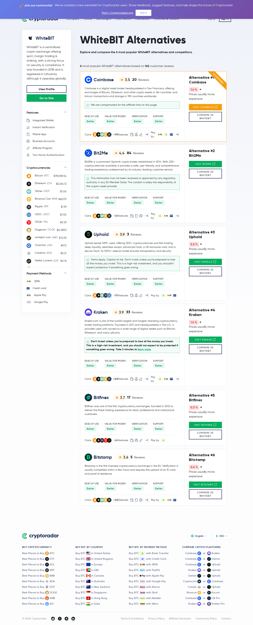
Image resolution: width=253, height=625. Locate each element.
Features (32, 112)
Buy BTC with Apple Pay (146, 575)
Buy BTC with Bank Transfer (149, 553)
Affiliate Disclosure (180, 618)
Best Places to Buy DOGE (39, 592)
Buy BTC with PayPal (144, 570)
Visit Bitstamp (204, 484)
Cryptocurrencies (38, 167)
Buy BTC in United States (92, 553)
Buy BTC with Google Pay (147, 581)
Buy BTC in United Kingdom (94, 558)
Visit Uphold (203, 261)
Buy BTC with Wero (143, 603)
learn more (144, 349)
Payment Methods (39, 273)
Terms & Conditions (132, 618)
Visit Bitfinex (203, 425)
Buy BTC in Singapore (91, 592)
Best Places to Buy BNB (38, 575)
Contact (226, 618)
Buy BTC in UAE (87, 570)
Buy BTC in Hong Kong (91, 598)
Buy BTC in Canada (89, 575)
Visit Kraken (204, 339)
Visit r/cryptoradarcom (117, 13)
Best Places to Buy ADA (38, 581)
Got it (143, 12)
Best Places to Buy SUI (37, 603)
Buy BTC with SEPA (143, 564)
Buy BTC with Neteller (145, 598)
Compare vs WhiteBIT (205, 117)
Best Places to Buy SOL (38, 564)
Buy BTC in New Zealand (92, 587)
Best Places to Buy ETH (38, 558)
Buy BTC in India (87, 603)
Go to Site (47, 98)
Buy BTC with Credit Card (147, 558)
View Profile (46, 89)
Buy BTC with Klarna (144, 587)
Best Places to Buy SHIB (38, 598)
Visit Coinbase (204, 107)
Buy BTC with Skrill (143, 592)
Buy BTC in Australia (90, 581)
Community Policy (206, 618)
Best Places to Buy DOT (38, 587)
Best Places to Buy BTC (38, 553)
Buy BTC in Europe (88, 564)
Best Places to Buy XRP (38, 570)
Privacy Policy (156, 618)
